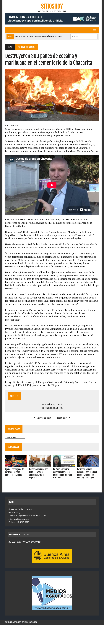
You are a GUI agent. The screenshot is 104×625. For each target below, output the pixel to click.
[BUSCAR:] (84, 36)
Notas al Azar (13, 447)
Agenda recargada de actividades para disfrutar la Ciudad (14, 472)
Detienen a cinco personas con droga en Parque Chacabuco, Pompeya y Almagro (87, 473)
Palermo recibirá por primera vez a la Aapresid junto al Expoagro (38, 473)
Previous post (44, 417)
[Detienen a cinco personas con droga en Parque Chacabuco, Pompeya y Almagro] (88, 465)
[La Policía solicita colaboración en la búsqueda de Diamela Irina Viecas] (64, 465)
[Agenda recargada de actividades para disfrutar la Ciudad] (16, 465)
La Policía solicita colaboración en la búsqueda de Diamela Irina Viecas (62, 473)
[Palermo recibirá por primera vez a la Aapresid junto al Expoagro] (40, 465)
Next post (62, 417)
